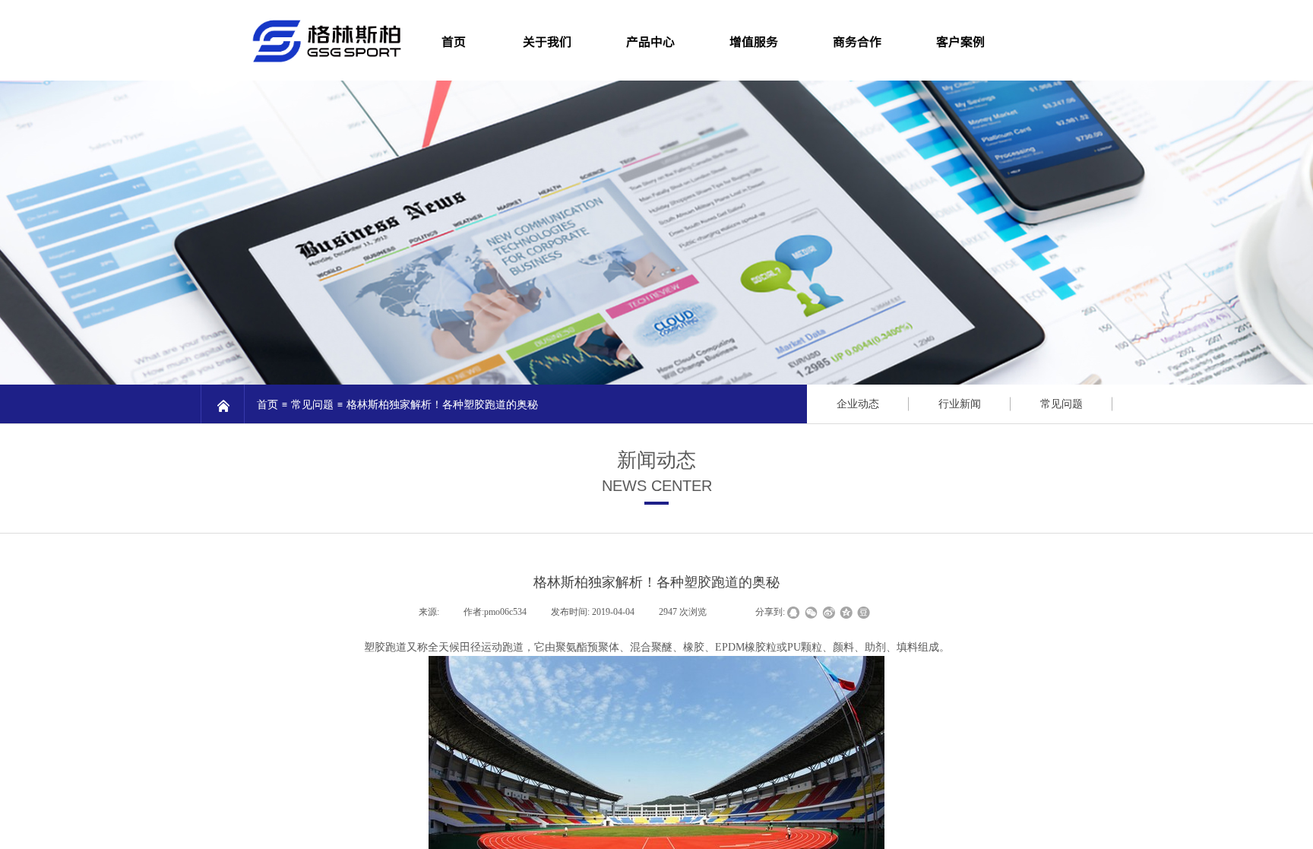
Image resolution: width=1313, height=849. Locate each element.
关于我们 (547, 41)
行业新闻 (959, 404)
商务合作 (857, 41)
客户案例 (960, 41)
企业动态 (858, 404)
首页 (267, 404)
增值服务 (753, 41)
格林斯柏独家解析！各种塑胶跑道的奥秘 (442, 404)
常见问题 (312, 404)
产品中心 (650, 41)
